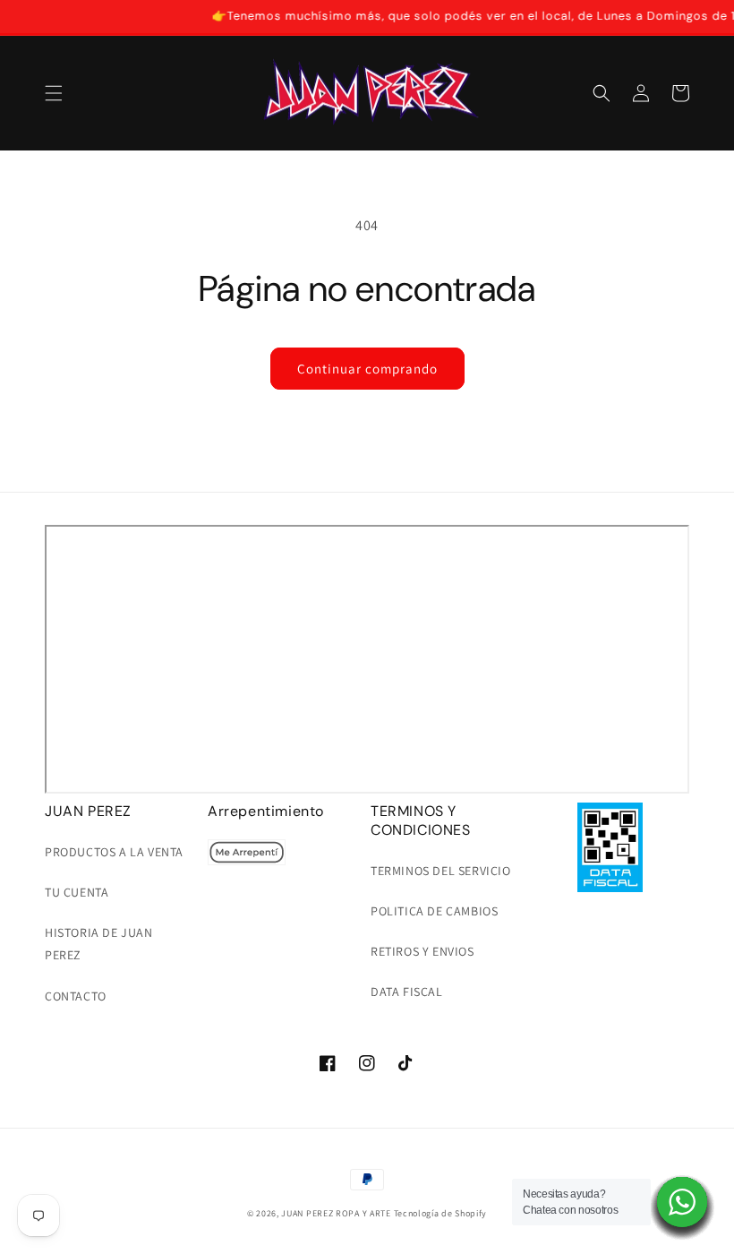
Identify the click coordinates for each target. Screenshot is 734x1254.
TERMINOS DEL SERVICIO (441, 871)
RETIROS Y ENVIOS (422, 951)
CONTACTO (76, 996)
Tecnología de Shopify (441, 1213)
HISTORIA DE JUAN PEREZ (99, 943)
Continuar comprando (367, 368)
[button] (53, 93)
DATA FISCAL (407, 991)
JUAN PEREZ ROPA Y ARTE (335, 1213)
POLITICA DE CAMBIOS (434, 911)
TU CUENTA (76, 892)
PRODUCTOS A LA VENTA (114, 852)
